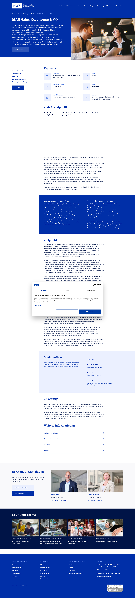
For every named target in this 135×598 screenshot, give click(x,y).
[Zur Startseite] (23, 5)
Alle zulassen (90, 311)
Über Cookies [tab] (91, 290)
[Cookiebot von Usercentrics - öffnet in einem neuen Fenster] (94, 285)
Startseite (15, 14)
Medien (71, 565)
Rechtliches (109, 573)
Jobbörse (43, 576)
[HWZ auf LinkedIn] (13, 585)
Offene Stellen (44, 573)
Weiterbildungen (24, 14)
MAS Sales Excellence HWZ (44, 14)
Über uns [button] (109, 6)
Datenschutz (118, 573)
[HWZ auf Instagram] (16, 585)
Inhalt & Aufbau (17, 73)
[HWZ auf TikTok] (23, 585)
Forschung (43, 570)
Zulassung (15, 76)
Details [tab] (67, 290)
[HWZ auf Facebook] (27, 585)
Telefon (56, 500)
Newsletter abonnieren (76, 573)
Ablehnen (67, 311)
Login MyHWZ (16, 573)
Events (71, 567)
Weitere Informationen (19, 79)
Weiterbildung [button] (71, 6)
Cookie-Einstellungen (104, 576)
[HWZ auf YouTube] (20, 585)
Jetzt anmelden (19, 493)
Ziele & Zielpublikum (18, 71)
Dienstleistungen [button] (89, 6)
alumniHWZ (72, 570)
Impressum (100, 573)
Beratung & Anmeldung (19, 82)
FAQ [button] (116, 6)
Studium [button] (61, 6)
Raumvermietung (45, 579)
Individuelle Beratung (21, 488)
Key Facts (15, 68)
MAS (32, 14)
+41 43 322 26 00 (102, 569)
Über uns (43, 565)
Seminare (15, 570)
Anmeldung (18, 88)
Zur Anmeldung (19, 50)
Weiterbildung (16, 567)
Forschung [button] (100, 6)
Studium (14, 565)
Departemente (45, 567)
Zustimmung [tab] (44, 290)
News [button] (80, 6)
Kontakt (14, 576)
